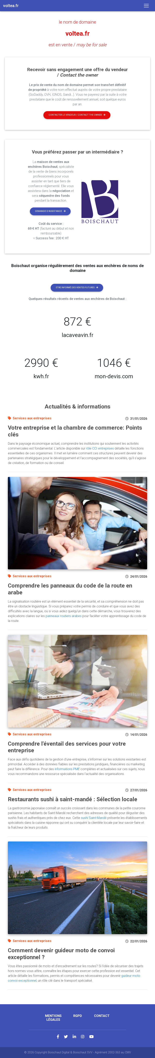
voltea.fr (77, 33)
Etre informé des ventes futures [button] (75, 287)
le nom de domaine (77, 22)
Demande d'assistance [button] (48, 211)
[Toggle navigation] (146, 5)
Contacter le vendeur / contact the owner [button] (75, 115)
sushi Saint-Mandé (94, 818)
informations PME (67, 769)
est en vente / (78, 44)
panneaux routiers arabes (64, 616)
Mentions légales (53, 1018)
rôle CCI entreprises (100, 448)
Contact (102, 1016)
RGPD (77, 1016)
